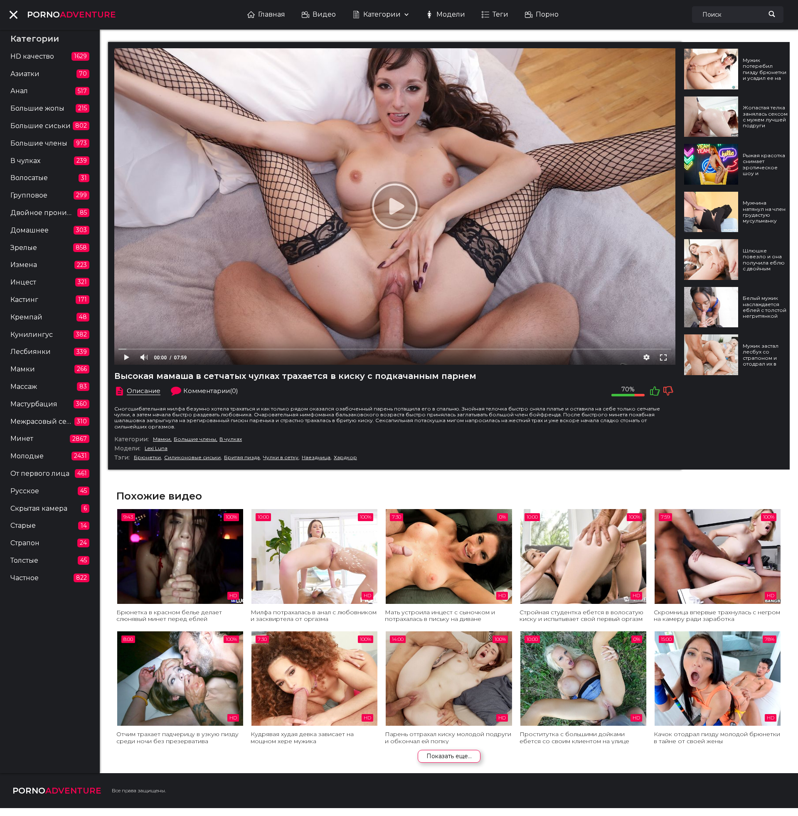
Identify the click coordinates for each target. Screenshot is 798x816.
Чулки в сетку (280, 457)
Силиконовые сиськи (192, 457)
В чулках (230, 439)
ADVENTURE (71, 15)
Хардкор (345, 457)
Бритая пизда (242, 457)
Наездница (316, 457)
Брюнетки (147, 457)
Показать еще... (449, 756)
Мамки (161, 439)
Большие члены (195, 439)
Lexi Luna (156, 448)
